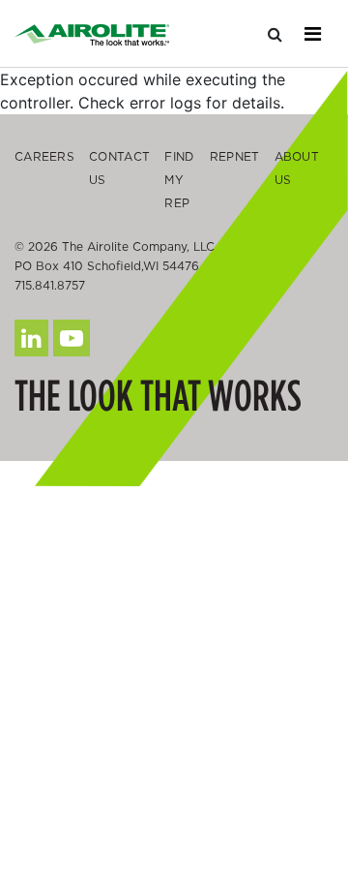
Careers (44, 156)
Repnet (235, 156)
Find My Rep (178, 179)
